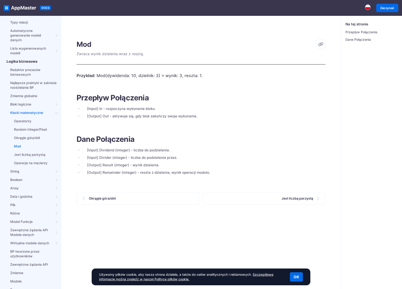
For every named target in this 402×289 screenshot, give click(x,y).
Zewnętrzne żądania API (29, 264)
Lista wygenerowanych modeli (28, 50)
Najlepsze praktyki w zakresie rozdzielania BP (33, 85)
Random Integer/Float (30, 129)
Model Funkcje (21, 222)
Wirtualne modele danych (29, 243)
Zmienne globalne (23, 96)
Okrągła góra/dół (27, 138)
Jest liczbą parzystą (29, 154)
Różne (15, 213)
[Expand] (57, 35)
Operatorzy (22, 121)
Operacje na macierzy (30, 163)
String (14, 171)
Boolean (16, 180)
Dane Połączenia (358, 39)
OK (296, 277)
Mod (17, 146)
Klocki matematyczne (26, 113)
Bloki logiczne (20, 104)
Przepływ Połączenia (361, 32)
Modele (16, 281)
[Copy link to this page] (320, 44)
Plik (13, 205)
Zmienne (16, 273)
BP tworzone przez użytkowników (25, 253)
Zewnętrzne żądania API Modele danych (29, 232)
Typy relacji (19, 22)
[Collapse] (57, 113)
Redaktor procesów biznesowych (25, 72)
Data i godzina (21, 196)
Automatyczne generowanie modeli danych (25, 35)
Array (14, 188)
